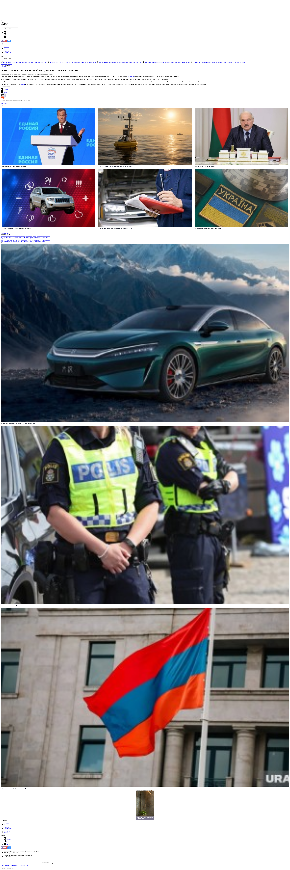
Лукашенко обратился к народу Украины (205, 166)
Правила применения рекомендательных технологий (14, 865)
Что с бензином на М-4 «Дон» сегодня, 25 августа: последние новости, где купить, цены (73, 62)
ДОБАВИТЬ (4, 103)
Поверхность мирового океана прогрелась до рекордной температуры (115, 166)
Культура (6, 824)
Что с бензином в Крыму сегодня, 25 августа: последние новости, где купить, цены (120, 62)
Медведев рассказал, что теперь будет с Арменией (14, 166)
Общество (3, 66)
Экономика (6, 823)
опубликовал (130, 76)
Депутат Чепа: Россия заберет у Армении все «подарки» (14, 788)
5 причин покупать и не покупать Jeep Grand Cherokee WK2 (16, 228)
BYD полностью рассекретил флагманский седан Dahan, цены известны (18, 423)
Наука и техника (8, 828)
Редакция (6, 832)
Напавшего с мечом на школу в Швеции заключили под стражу (16, 605)
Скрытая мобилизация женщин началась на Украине (208, 228)
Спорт (5, 830)
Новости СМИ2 (5, 233)
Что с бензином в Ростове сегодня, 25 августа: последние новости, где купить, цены (25, 62)
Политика (6, 825)
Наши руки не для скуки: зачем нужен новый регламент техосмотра (115, 228)
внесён (23, 84)
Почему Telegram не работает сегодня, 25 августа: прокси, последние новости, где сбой (167, 62)
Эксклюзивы (7, 831)
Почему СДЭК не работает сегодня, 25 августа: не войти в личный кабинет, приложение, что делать (219, 62)
